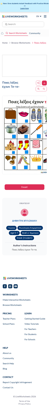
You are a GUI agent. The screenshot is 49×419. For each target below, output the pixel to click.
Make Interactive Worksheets (16, 299)
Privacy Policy (25, 404)
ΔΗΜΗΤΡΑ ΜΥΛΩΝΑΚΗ (24, 220)
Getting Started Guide (34, 318)
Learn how (24, 8)
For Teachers (30, 329)
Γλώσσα (11, 227)
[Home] (14, 16)
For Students (30, 334)
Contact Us (8, 387)
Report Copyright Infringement (17, 382)
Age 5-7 (14, 233)
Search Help (8, 363)
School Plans (9, 323)
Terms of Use (24, 401)
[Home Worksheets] (2, 33)
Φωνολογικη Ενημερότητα (30, 227)
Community (8, 358)
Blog (5, 368)
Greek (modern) (24, 238)
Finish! (24, 187)
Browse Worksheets (12, 305)
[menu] (45, 16)
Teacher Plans (9, 318)
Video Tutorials (31, 323)
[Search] (5, 24)
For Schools (29, 339)
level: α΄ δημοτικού (30, 233)
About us (7, 353)
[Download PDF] (44, 83)
